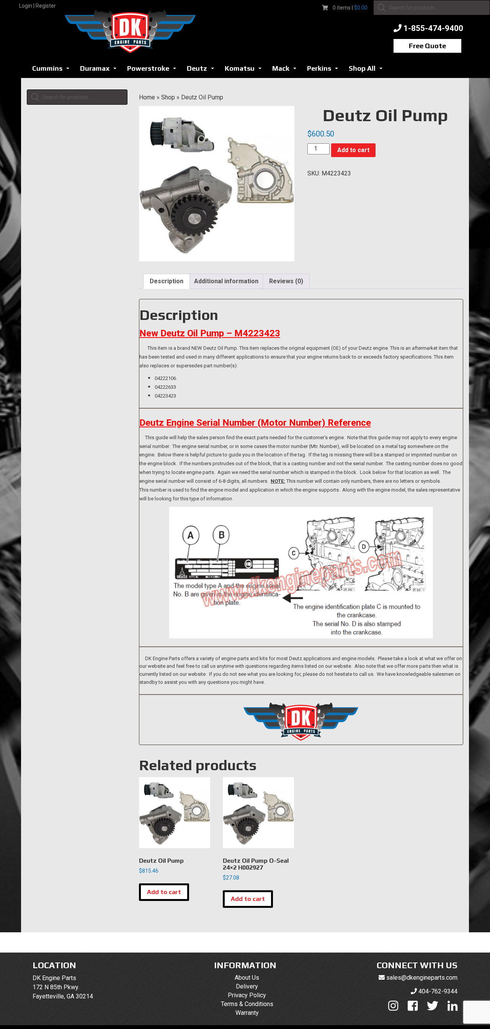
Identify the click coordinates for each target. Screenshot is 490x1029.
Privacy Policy (247, 995)
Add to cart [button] (164, 892)
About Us (247, 977)
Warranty (247, 1012)
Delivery (247, 986)
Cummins (53, 70)
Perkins (324, 70)
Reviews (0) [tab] (286, 281)
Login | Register (37, 6)
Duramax (100, 70)
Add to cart (353, 150)
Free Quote (427, 46)
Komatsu (245, 70)
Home (147, 97)
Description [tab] (166, 281)
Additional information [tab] (226, 281)
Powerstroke (153, 70)
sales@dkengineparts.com (421, 977)
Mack (286, 70)
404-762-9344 (437, 991)
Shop (168, 97)
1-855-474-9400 (433, 28)
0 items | (350, 8)
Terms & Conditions (247, 1004)
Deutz (202, 70)
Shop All (368, 70)
